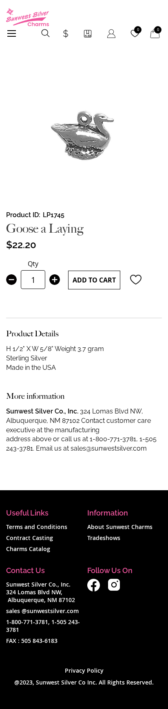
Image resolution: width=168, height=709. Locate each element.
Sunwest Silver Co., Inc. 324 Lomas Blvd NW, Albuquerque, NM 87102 (40, 592)
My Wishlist (138, 29)
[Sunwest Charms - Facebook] (93, 589)
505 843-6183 (39, 641)
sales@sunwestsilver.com (109, 448)
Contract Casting (29, 538)
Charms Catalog (28, 549)
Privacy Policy (84, 670)
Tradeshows (103, 538)
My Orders (88, 33)
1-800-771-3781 (113, 439)
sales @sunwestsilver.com (42, 611)
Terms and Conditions (36, 527)
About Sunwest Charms (120, 527)
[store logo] (27, 17)
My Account (111, 33)
